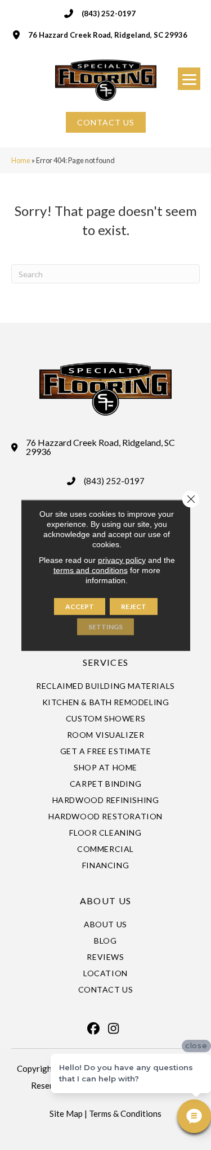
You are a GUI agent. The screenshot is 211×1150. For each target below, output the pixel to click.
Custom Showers (105, 718)
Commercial (105, 849)
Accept (79, 606)
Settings (105, 626)
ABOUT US (105, 900)
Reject (133, 606)
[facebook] (94, 1028)
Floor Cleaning (105, 832)
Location (105, 973)
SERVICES (105, 662)
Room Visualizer (106, 734)
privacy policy (122, 559)
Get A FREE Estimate (105, 751)
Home (20, 160)
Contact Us (105, 989)
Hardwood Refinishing (105, 800)
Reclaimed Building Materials (105, 686)
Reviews (105, 957)
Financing (105, 865)
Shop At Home (105, 767)
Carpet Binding (105, 783)
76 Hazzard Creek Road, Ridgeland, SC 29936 (107, 34)
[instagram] (114, 1028)
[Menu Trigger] (189, 78)
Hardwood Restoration (105, 816)
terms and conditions (90, 569)
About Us (105, 924)
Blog (105, 940)
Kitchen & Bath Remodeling (105, 702)
